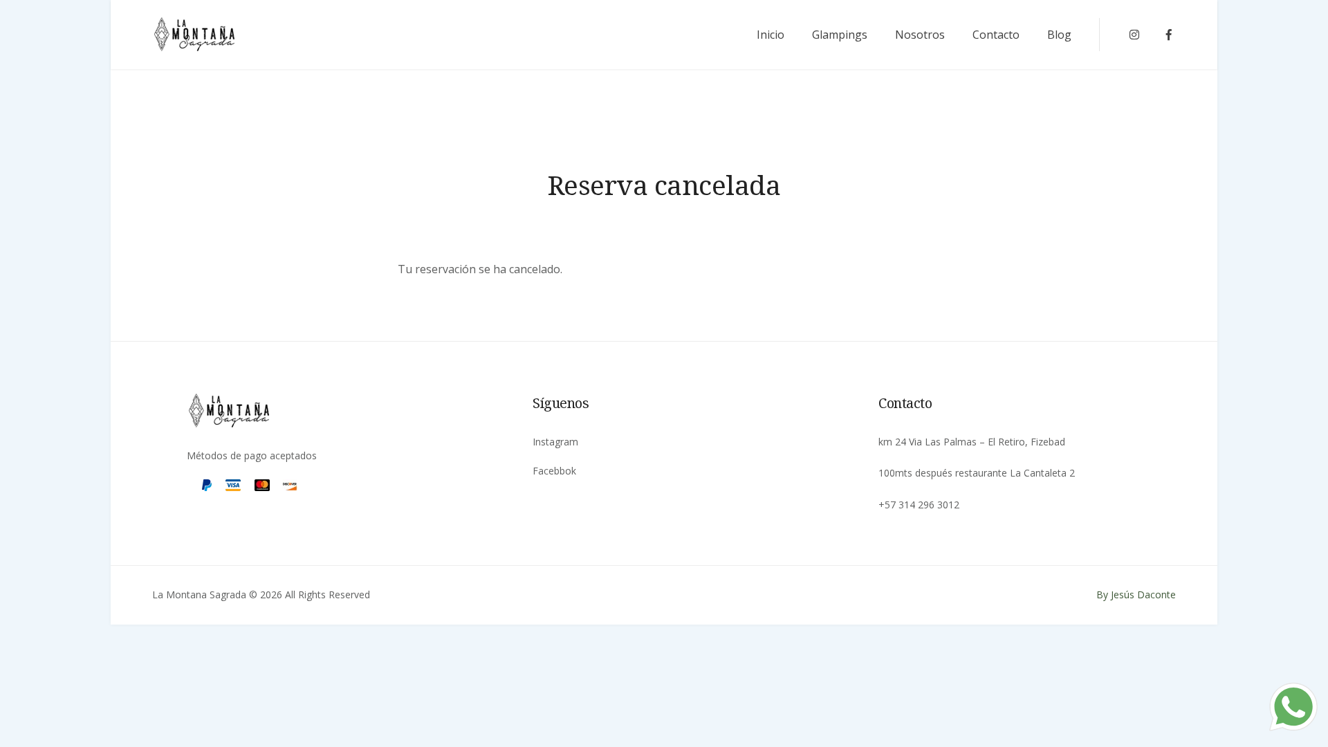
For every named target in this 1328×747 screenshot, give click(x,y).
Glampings (839, 34)
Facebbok (554, 470)
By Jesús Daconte (1136, 594)
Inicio (770, 34)
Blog (1059, 34)
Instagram (555, 441)
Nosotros (920, 34)
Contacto (996, 34)
